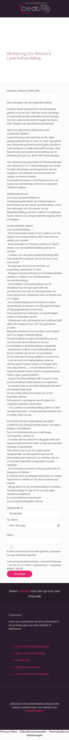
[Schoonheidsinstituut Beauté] (34, 7)
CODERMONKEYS (34, 711)
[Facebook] (32, 716)
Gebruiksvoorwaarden (27, 667)
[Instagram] (37, 716)
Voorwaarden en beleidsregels (32, 674)
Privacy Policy (22, 660)
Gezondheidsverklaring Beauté (32, 646)
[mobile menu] (64, 7)
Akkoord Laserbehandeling (30, 653)
